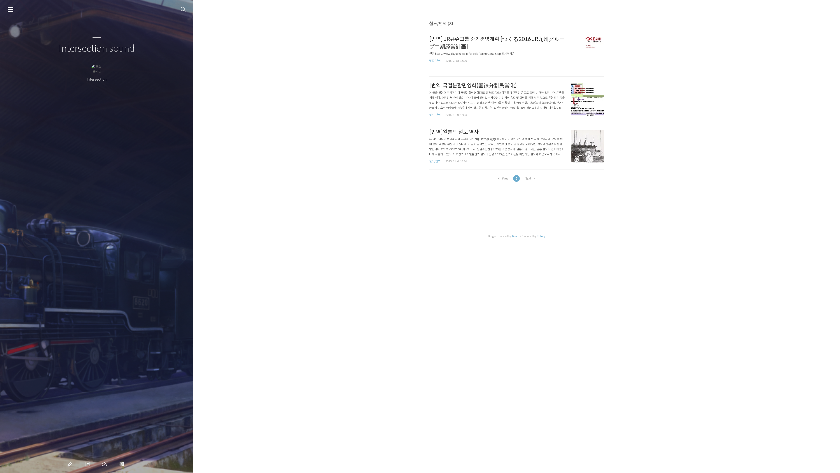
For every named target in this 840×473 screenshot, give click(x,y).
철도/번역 (435, 61)
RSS (105, 464)
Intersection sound (97, 48)
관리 (122, 464)
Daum (515, 236)
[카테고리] (10, 9)
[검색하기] (183, 9)
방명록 (88, 464)
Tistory (541, 236)
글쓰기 (71, 464)
